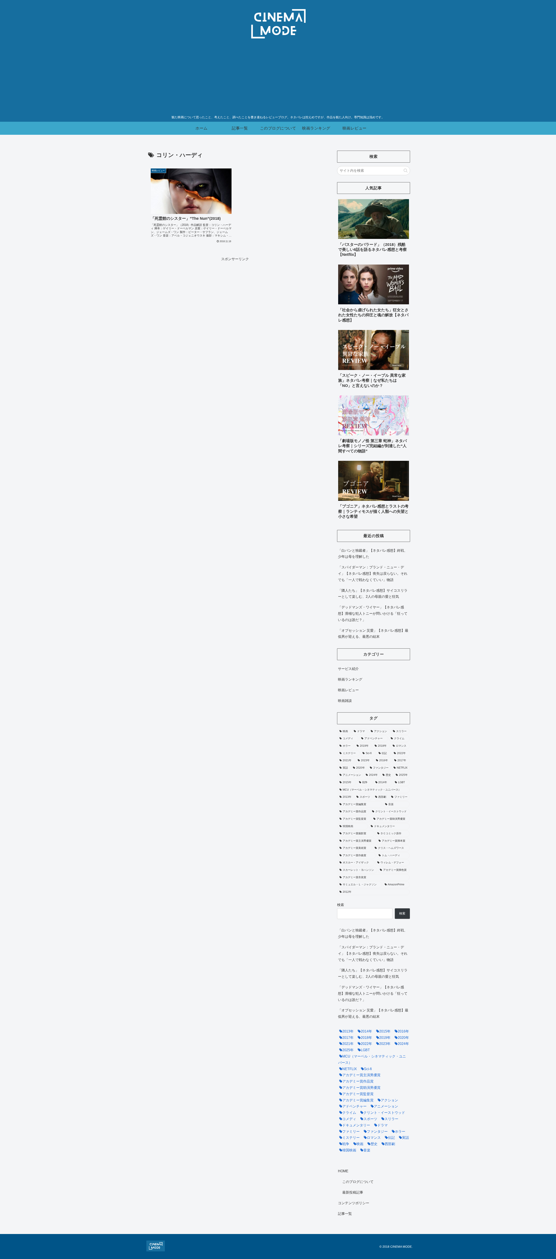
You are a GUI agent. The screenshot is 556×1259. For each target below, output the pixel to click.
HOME (343, 1171)
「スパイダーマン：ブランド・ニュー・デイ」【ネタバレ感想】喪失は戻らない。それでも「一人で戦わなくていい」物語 (372, 573)
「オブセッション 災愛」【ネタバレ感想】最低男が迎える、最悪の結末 (373, 634)
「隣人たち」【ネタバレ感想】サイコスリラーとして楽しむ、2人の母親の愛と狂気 (372, 594)
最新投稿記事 (352, 1192)
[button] (405, 170)
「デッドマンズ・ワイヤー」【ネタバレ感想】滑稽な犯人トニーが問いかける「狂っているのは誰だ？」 (372, 613)
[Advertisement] (278, 80)
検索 (340, 905)
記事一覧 (345, 1214)
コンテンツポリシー (353, 1203)
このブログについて (358, 1182)
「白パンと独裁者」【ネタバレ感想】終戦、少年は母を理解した (372, 554)
